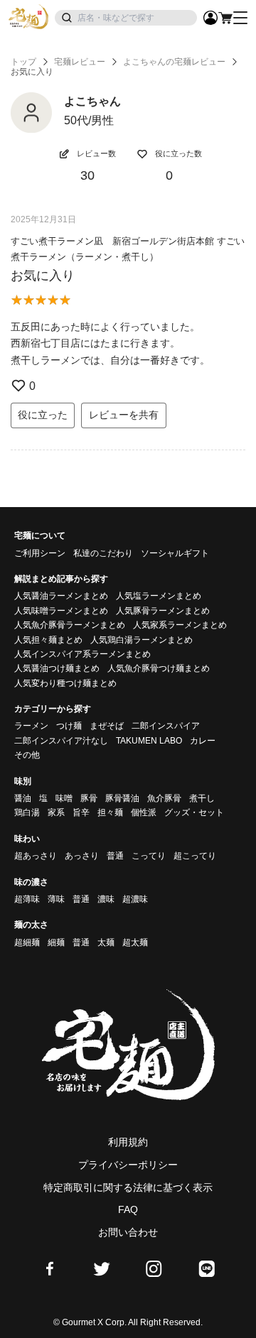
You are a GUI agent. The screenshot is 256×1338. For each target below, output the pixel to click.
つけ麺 (69, 726)
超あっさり (35, 856)
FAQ (128, 1209)
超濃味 (135, 899)
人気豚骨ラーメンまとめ (163, 611)
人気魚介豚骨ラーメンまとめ (69, 625)
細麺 (56, 942)
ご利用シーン (39, 553)
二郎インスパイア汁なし (61, 741)
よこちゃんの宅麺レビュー (174, 62)
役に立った (43, 414)
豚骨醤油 (122, 798)
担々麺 (110, 812)
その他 (27, 755)
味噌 (64, 798)
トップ (23, 62)
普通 (115, 856)
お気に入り (43, 275)
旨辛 (81, 812)
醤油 (22, 798)
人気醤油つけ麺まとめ (57, 668)
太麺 (105, 942)
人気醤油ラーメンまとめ (61, 596)
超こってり (195, 856)
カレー (202, 741)
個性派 (143, 812)
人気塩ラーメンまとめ (158, 596)
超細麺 (27, 942)
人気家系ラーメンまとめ (180, 625)
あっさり (82, 856)
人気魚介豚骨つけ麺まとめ (158, 668)
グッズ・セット (194, 812)
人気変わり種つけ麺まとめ (65, 683)
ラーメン (31, 726)
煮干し (202, 798)
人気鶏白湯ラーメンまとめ (141, 640)
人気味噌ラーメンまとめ (61, 611)
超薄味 (27, 899)
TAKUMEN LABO (149, 741)
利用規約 (128, 1142)
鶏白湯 (27, 812)
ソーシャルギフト (175, 553)
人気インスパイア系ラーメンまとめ (82, 654)
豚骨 (88, 798)
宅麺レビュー (79, 62)
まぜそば (107, 726)
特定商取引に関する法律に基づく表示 (128, 1187)
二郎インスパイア (166, 726)
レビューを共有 (124, 414)
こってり (149, 856)
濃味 (105, 899)
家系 (56, 812)
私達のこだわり (103, 553)
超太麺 (135, 942)
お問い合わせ (128, 1232)
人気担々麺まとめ (48, 640)
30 (87, 175)
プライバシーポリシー (128, 1164)
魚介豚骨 (164, 798)
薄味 (56, 899)
